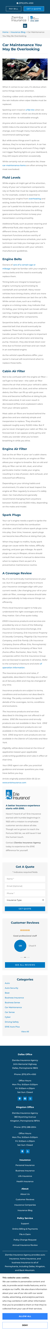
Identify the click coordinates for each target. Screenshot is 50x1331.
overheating (35, 199)
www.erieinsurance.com (14, 782)
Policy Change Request (25, 1240)
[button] (25, 26)
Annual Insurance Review (25, 1245)
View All (25, 1031)
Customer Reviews (25, 1199)
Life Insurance (25, 1176)
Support (25, 1223)
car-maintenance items (14, 165)
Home (5, 32)
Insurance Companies (25, 1205)
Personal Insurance (25, 1165)
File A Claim (25, 1234)
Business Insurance (25, 1171)
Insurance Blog (18, 32)
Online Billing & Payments (25, 1229)
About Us (25, 1194)
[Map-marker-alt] (20, 1099)
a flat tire (30, 110)
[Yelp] (30, 1099)
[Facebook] (25, 1099)
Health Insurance (25, 1181)
